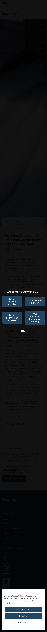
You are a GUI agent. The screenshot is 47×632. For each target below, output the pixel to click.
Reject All (23, 616)
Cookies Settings (23, 622)
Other (23, 331)
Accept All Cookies (23, 609)
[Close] (42, 592)
